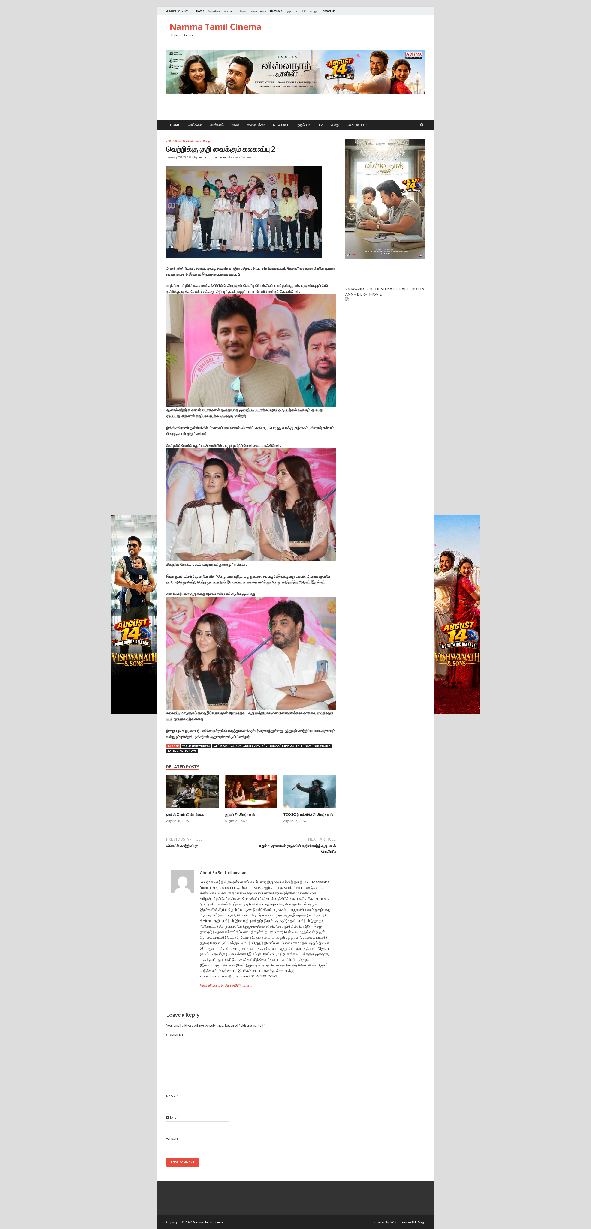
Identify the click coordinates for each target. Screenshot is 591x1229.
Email (172, 1117)
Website (173, 1139)
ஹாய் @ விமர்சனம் (240, 814)
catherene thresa (196, 746)
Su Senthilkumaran (212, 157)
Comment (176, 1035)
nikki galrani (292, 746)
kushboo (272, 746)
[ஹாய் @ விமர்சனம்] (251, 809)
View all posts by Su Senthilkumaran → (229, 985)
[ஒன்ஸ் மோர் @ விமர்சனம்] (192, 809)
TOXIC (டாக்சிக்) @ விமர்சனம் (308, 814)
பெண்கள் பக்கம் (192, 141)
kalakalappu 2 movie (246, 746)
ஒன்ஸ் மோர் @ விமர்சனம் (186, 814)
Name (172, 1096)
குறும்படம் (292, 10)
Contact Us (328, 10)
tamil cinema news (182, 750)
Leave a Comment (242, 157)
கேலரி (243, 10)
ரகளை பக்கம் (258, 10)
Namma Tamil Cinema (216, 26)
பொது (313, 10)
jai (215, 746)
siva (308, 746)
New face (276, 10)
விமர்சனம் (230, 10)
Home (200, 10)
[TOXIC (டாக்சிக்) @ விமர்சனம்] (309, 809)
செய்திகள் (214, 10)
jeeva (224, 746)
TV (304, 10)
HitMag (418, 1222)
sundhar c (322, 746)
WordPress (398, 1222)
